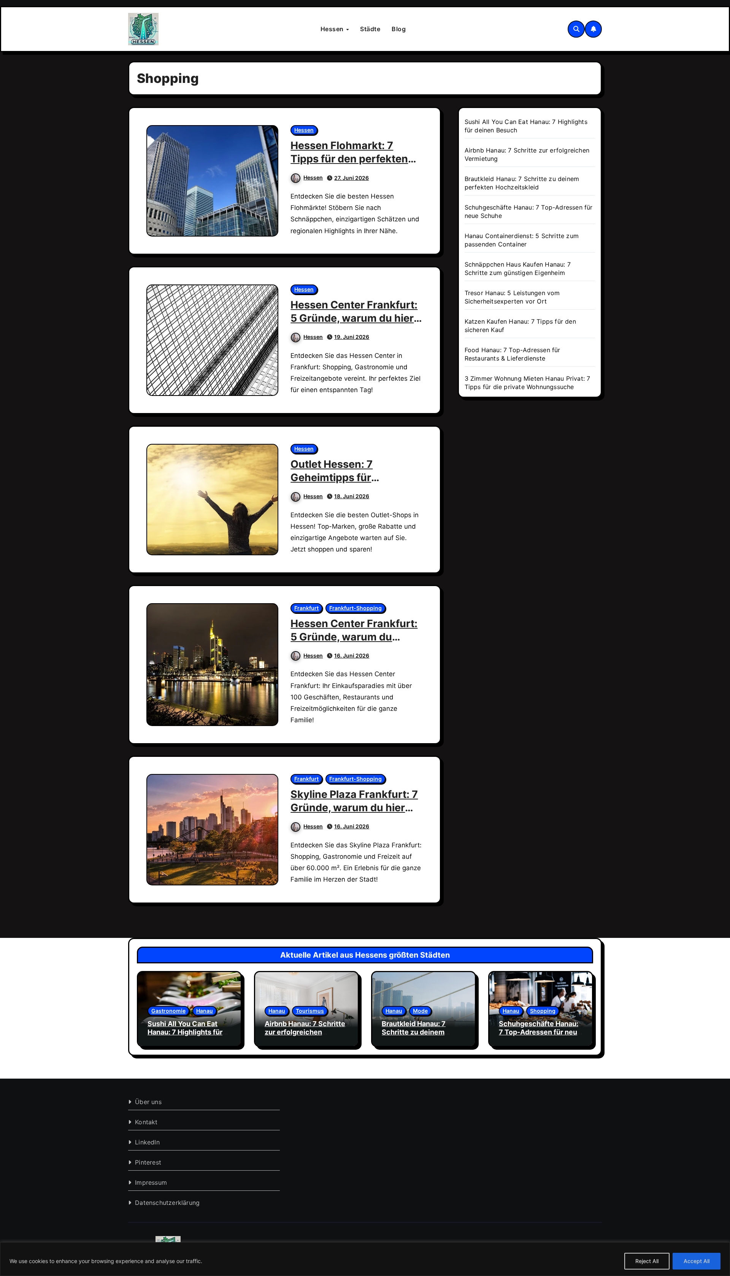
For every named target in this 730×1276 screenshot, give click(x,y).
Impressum (151, 1182)
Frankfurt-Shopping (355, 608)
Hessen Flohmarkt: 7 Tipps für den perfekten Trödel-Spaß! (349, 158)
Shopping (542, 1010)
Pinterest (148, 1162)
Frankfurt (306, 608)
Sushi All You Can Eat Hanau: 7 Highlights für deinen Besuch (185, 1032)
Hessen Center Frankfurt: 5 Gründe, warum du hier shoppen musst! (353, 318)
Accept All (696, 1261)
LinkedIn (147, 1142)
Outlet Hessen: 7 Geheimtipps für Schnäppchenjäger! (339, 477)
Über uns (148, 1102)
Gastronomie (168, 1010)
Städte (370, 29)
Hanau (204, 1010)
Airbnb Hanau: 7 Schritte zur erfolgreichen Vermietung (305, 1032)
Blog (399, 29)
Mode (420, 1010)
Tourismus (310, 1010)
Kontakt (146, 1122)
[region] (365, 1259)
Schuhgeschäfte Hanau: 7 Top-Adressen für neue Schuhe (540, 1032)
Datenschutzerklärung (167, 1202)
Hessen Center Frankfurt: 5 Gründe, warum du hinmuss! (353, 636)
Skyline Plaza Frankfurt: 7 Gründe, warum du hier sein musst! (354, 807)
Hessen (333, 29)
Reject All (647, 1261)
